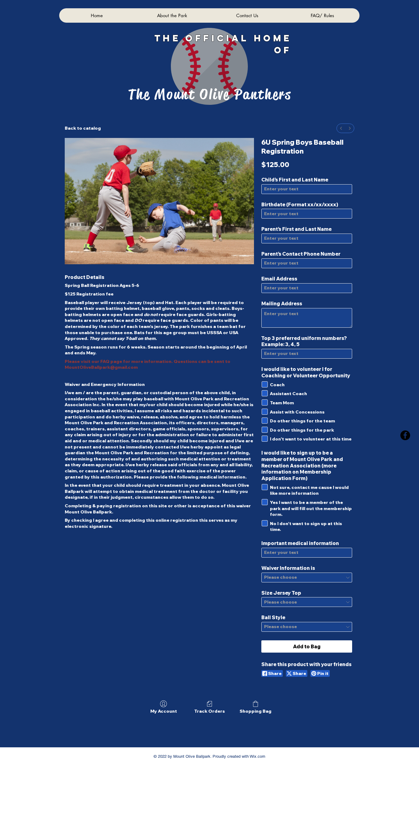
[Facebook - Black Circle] (405, 435)
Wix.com (257, 756)
